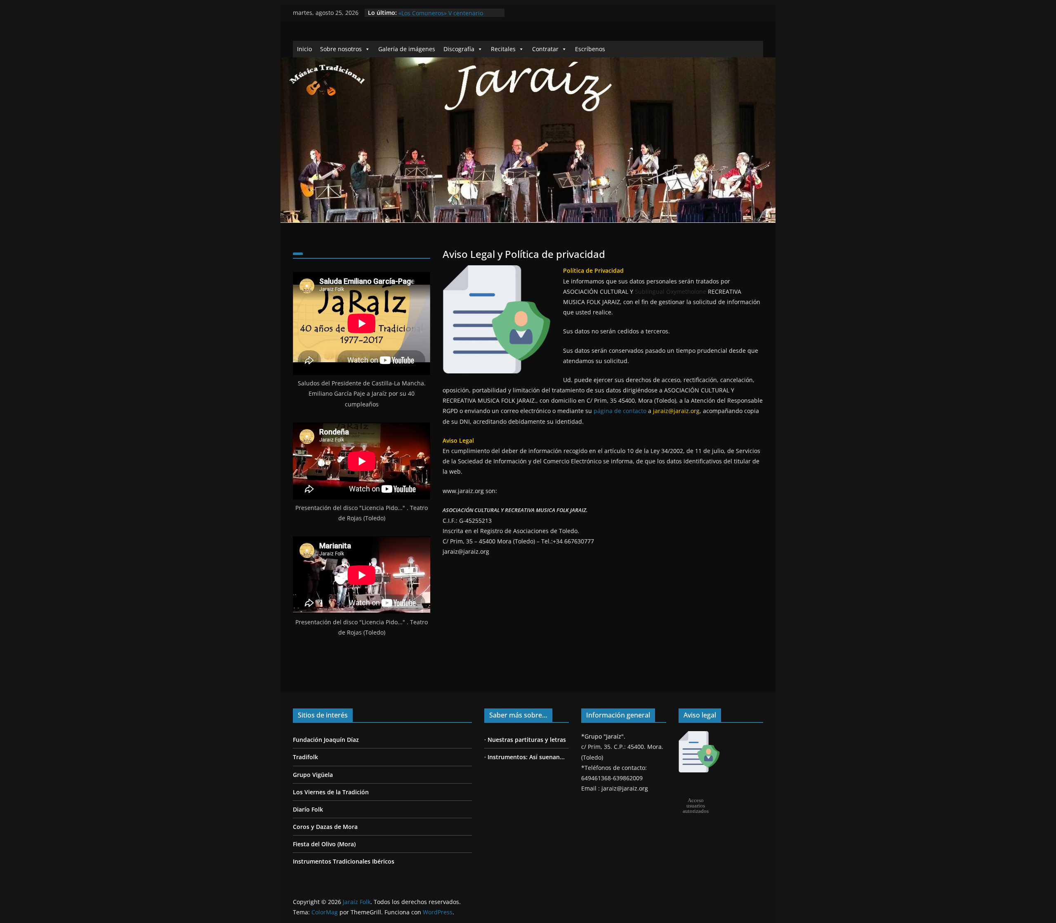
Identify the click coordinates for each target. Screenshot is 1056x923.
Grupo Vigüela (313, 775)
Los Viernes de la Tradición (331, 792)
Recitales (503, 49)
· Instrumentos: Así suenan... (524, 757)
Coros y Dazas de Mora (325, 827)
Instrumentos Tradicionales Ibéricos (343, 861)
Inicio (304, 49)
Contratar (545, 49)
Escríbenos (590, 49)
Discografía (458, 49)
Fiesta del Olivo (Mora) (324, 844)
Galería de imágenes (406, 49)
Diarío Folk (308, 809)
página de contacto (620, 411)
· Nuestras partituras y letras (525, 740)
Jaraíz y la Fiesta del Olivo (433, 13)
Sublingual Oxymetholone (670, 291)
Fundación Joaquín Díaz (326, 740)
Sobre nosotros (341, 49)
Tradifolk (305, 757)
